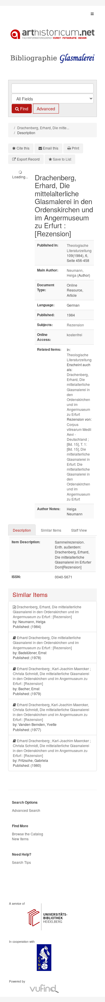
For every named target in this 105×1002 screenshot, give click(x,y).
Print (75, 147)
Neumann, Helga (75, 273)
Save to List (62, 158)
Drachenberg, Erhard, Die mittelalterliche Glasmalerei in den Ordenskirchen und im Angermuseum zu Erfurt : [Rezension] (47, 611)
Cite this (23, 147)
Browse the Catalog (27, 833)
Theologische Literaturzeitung (79, 248)
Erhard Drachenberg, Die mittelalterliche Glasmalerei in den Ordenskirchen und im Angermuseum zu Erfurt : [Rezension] (47, 642)
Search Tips (21, 862)
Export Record (28, 158)
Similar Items (51, 530)
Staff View (79, 530)
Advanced (46, 108)
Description (22, 530)
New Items (20, 838)
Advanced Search (26, 810)
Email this (50, 147)
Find (23, 108)
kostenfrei (74, 334)
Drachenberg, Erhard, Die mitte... (43, 127)
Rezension (75, 324)
